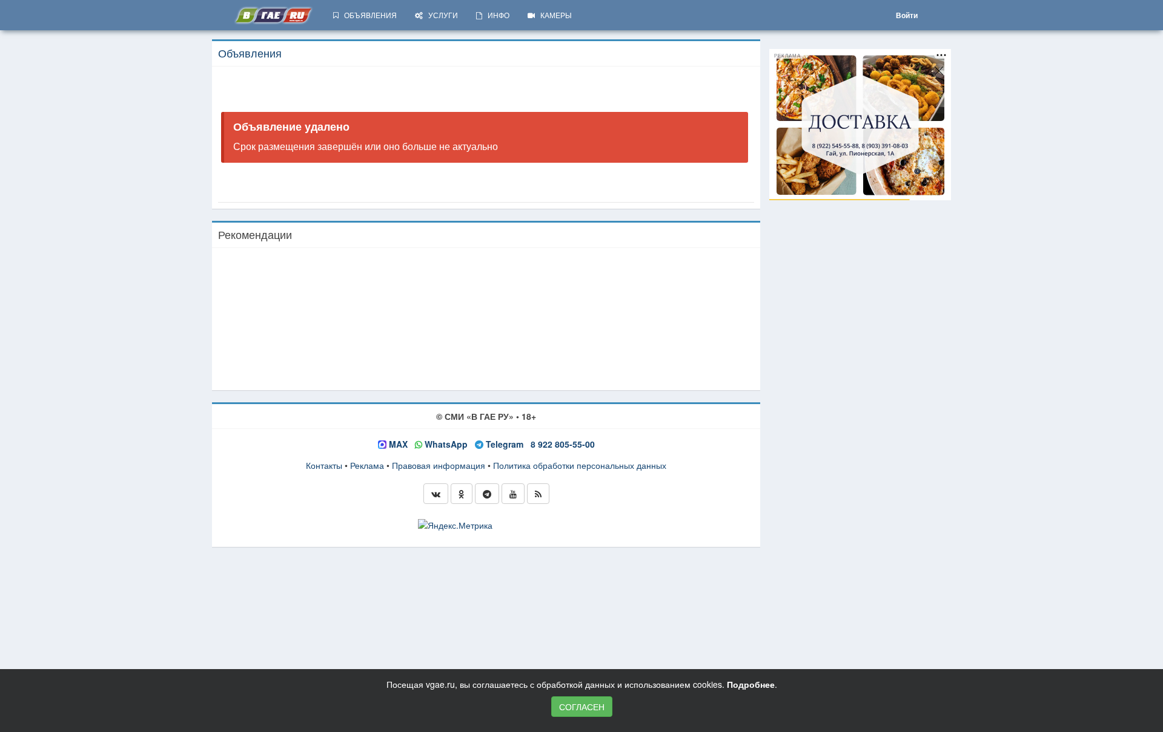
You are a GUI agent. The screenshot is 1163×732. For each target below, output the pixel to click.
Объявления (250, 52)
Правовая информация (438, 465)
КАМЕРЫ (553, 15)
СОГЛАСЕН (582, 707)
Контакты (324, 465)
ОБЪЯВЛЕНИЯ (368, 15)
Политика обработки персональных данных (579, 465)
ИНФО (495, 15)
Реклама (367, 465)
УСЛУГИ (440, 15)
